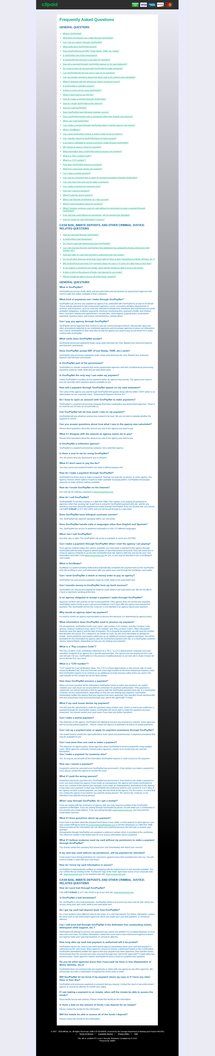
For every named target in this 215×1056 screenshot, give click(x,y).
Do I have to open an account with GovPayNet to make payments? (93, 68)
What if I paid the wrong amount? (78, 195)
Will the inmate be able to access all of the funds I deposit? (89, 276)
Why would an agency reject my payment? (82, 147)
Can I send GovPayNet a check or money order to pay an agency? (93, 134)
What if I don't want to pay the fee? (78, 95)
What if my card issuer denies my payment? (82, 169)
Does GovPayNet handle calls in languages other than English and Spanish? (98, 116)
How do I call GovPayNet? (75, 108)
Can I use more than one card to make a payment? (86, 182)
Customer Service (105, 1034)
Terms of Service (86, 1034)
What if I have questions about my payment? (83, 204)
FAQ (136, 1034)
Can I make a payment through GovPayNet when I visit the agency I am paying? (99, 125)
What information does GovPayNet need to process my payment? (92, 151)
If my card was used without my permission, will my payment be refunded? (96, 215)
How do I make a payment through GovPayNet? (84, 99)
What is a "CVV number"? (74, 160)
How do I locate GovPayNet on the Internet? (83, 103)
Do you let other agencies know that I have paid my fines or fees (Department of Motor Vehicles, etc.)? (109, 259)
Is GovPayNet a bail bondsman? (77, 239)
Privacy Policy (124, 1034)
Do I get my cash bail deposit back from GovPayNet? (87, 243)
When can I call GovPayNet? (76, 121)
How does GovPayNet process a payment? (82, 164)
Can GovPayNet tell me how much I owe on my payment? (89, 73)
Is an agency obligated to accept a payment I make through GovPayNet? (95, 143)
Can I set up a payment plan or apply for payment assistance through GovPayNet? (100, 178)
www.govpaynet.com (73, 874)
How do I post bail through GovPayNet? (81, 235)
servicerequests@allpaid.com (101, 825)
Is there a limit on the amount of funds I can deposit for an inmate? (92, 272)
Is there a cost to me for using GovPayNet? (82, 90)
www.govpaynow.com (103, 492)
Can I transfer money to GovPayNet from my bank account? (90, 138)
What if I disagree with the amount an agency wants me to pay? (91, 81)
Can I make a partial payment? (77, 173)
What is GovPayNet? (72, 33)
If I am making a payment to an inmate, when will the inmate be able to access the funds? (103, 268)
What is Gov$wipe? (71, 129)
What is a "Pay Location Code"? (77, 156)
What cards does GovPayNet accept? (80, 47)
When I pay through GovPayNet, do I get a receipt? (86, 199)
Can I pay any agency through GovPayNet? (82, 42)
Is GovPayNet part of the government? (80, 55)
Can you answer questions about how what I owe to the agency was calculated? (99, 77)
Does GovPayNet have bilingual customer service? (86, 112)
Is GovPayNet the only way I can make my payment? (86, 60)
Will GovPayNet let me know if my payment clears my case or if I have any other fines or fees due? (107, 263)
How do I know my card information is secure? (84, 219)
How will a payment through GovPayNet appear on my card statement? (95, 64)
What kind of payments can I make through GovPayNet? (88, 38)
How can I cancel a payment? (76, 191)
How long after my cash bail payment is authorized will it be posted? (93, 255)
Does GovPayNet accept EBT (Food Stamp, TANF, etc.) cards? (91, 51)
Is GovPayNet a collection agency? (79, 86)
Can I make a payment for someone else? (82, 186)
